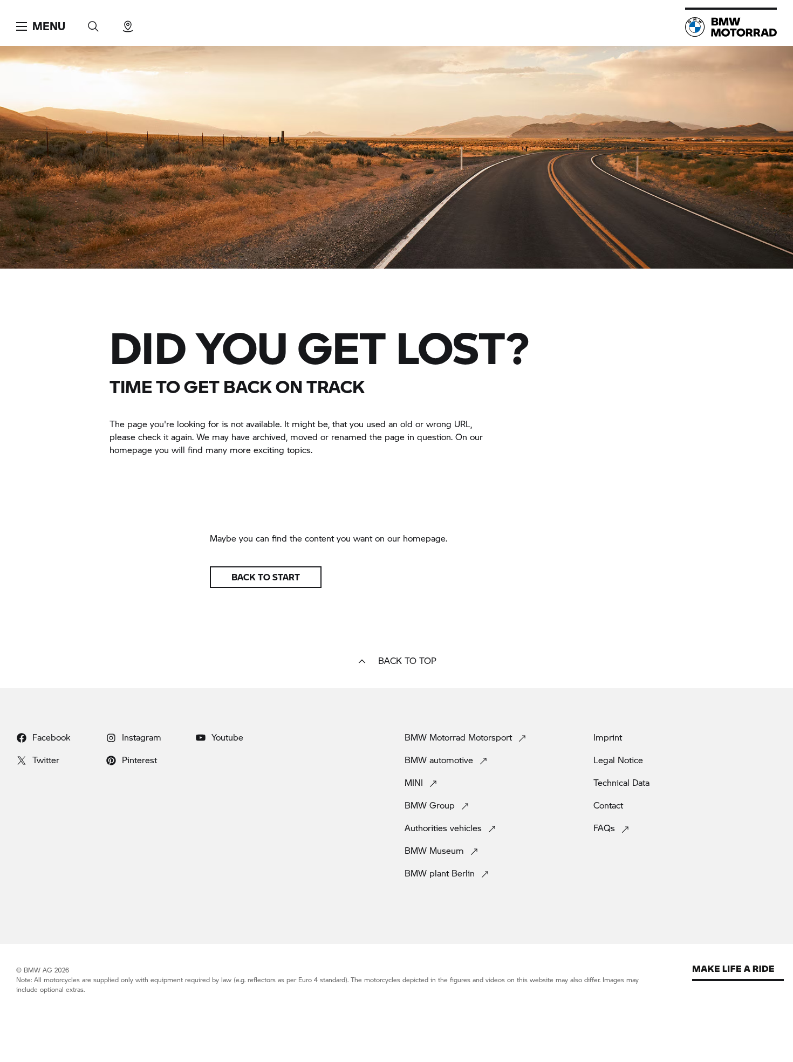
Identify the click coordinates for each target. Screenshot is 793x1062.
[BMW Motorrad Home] (731, 27)
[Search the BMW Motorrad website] (93, 23)
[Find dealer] (127, 23)
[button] (40, 26)
